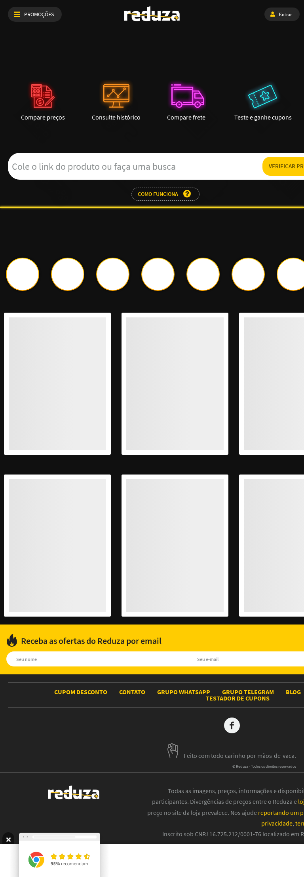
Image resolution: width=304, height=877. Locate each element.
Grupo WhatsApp (183, 692)
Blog (293, 692)
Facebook (232, 725)
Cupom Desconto (80, 692)
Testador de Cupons (238, 698)
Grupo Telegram (248, 692)
